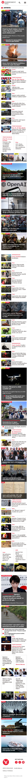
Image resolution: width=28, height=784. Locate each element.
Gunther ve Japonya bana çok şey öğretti (19, 347)
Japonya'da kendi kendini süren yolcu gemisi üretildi (12, 749)
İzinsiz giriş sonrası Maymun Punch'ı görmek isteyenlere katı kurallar (12, 315)
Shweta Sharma (20, 664)
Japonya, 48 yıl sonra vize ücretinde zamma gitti (10, 229)
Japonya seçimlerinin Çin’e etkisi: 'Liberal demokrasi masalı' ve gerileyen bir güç (13, 597)
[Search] (19, 2)
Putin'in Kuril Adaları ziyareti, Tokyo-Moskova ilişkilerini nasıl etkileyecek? (13, 31)
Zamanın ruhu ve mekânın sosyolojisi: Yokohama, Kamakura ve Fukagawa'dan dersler (7, 145)
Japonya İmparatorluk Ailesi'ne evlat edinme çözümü (18, 266)
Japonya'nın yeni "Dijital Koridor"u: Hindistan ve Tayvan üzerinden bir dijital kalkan (19, 130)
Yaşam (3, 181)
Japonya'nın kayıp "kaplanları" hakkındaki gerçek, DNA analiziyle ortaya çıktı (20, 557)
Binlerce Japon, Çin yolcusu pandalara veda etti (7, 681)
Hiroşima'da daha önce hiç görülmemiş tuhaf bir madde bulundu (19, 105)
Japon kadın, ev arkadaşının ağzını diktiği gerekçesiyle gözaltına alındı (13, 211)
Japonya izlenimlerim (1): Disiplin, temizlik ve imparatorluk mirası (15, 427)
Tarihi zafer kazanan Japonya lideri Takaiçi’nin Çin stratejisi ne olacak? (19, 640)
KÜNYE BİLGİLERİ (8, 768)
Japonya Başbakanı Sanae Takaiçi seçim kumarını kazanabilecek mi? (7, 661)
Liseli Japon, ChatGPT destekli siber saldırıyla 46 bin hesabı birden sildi (13, 194)
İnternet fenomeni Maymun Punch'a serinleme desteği (17, 282)
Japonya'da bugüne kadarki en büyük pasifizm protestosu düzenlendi (19, 363)
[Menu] (25, 2)
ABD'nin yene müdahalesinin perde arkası (14, 67)
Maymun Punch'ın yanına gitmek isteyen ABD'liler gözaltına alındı (19, 323)
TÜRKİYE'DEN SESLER (16, 77)
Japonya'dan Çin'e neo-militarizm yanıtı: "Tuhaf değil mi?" (19, 290)
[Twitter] (19, 762)
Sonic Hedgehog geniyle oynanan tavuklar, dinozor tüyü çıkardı (14, 634)
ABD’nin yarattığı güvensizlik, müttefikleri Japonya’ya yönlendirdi (13, 478)
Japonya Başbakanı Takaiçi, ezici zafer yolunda (20, 659)
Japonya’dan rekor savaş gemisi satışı (14, 462)
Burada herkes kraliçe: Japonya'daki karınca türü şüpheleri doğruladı (19, 545)
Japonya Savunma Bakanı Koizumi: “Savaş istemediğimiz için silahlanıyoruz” (13, 246)
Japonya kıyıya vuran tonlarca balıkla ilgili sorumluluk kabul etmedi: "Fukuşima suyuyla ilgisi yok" (15, 631)
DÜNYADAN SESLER (16, 254)
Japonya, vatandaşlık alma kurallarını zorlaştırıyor (14, 715)
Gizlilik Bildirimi (18, 768)
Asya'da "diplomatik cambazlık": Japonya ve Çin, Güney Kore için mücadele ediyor (20, 683)
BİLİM (13, 101)
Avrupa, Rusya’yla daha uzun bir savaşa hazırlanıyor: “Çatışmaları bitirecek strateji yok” (15, 397)
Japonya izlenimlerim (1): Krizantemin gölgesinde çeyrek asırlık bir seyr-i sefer (13, 176)
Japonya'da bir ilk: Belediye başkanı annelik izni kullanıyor (19, 274)
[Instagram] (23, 762)
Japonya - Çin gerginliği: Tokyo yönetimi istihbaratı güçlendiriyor (19, 537)
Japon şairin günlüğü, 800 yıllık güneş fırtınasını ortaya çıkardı (12, 496)
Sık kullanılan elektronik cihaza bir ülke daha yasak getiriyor (7, 557)
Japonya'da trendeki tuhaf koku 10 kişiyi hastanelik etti (19, 339)
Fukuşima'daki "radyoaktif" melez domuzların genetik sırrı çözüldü (13, 625)
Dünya (7, 10)
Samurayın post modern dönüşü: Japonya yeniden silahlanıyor (12, 731)
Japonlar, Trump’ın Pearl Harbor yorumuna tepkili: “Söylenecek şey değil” (19, 520)
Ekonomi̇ (13, 69)
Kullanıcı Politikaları (8, 770)
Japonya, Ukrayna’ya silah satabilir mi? (11, 388)
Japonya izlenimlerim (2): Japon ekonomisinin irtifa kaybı (14, 422)
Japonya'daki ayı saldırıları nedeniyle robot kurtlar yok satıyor (19, 331)
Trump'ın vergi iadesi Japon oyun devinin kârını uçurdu (19, 73)
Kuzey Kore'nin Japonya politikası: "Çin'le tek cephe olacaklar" (14, 41)
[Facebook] (16, 762)
